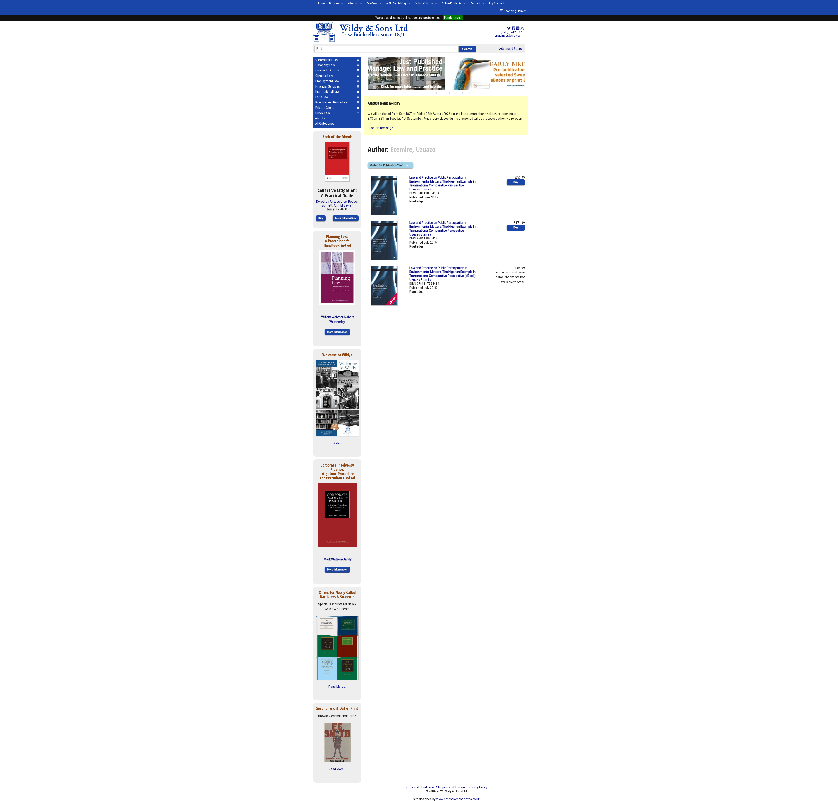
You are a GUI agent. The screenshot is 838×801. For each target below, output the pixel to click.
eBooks (353, 3)
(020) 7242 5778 (512, 32)
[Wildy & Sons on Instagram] (517, 28)
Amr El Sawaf (343, 205)
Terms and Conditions (419, 787)
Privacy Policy (478, 787)
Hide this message (380, 128)
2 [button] (443, 93)
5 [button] (462, 93)
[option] (446, 73)
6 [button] (469, 93)
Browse (334, 3)
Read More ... (337, 686)
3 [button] (449, 93)
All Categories (324, 123)
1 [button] (436, 93)
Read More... (337, 769)
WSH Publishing (396, 3)
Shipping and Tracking (451, 787)
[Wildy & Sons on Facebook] (513, 28)
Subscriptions (424, 3)
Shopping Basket (514, 11)
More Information (345, 218)
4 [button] (456, 93)
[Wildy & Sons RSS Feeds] (522, 28)
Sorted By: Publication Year (386, 165)
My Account (496, 3)
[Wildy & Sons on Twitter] (509, 28)
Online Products (452, 3)
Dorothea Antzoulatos (331, 201)
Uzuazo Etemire (420, 189)
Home (321, 3)
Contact (475, 3)
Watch (337, 443)
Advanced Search (511, 48)
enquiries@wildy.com (509, 35)
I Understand (453, 17)
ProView (372, 3)
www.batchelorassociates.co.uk (458, 799)
